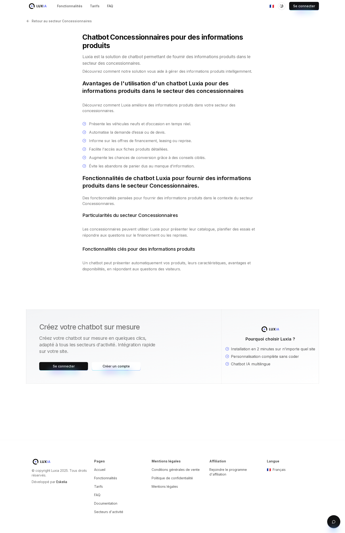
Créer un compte (116, 366)
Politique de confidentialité (172, 478)
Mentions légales (165, 486)
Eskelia (61, 482)
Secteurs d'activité (108, 512)
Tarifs (98, 486)
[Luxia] (38, 6)
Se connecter (304, 6)
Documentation (105, 503)
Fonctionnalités (105, 478)
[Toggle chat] (333, 521)
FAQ (97, 495)
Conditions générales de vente (176, 470)
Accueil (99, 470)
